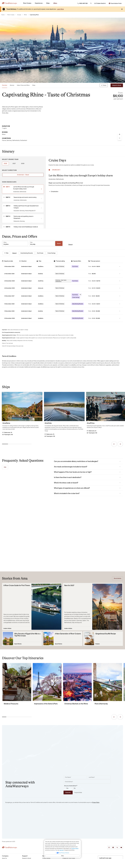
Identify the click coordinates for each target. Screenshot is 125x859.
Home (3, 14)
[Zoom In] (119, 134)
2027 (14, 163)
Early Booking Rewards (27, 253)
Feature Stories (46, 858)
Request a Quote (26, 858)
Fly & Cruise (40, 253)
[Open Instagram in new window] (109, 847)
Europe (19, 14)
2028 (22, 163)
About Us (4, 858)
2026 (5, 163)
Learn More (60, 9)
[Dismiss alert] (122, 9)
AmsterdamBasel (23, 175)
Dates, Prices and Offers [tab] (23, 85)
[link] (55, 3)
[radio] (65, 788)
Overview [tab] (4, 85)
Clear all (70, 244)
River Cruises (10, 14)
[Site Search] (91, 3)
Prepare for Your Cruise (68, 858)
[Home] (10, 3)
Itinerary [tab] (12, 85)
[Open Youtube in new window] (121, 847)
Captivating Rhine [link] (34, 14)
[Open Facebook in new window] (113, 847)
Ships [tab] (33, 85)
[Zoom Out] (119, 138)
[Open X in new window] (117, 847)
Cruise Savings (51, 253)
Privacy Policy (95, 802)
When (5, 242)
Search (59, 243)
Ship (31, 242)
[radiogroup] (87, 788)
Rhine (25, 14)
